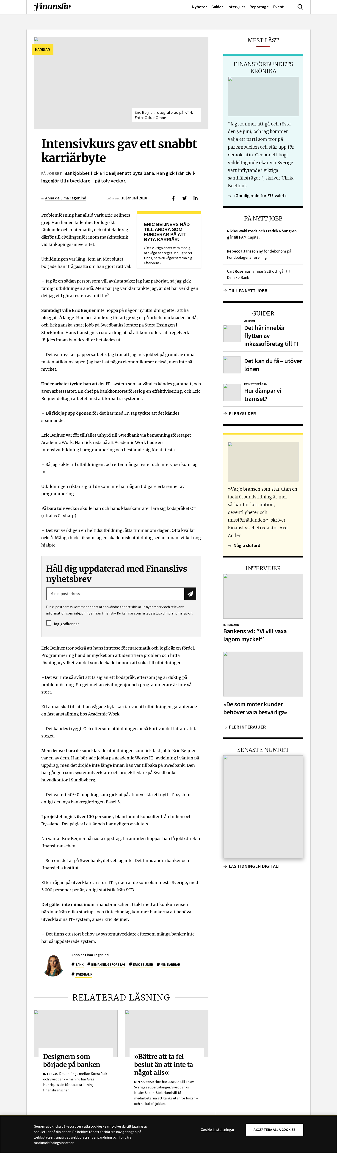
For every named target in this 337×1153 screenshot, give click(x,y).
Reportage (259, 6)
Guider (217, 6)
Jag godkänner (66, 623)
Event (278, 6)
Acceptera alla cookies (275, 1129)
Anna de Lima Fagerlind (65, 198)
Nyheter (199, 6)
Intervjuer (236, 6)
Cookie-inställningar (217, 1129)
